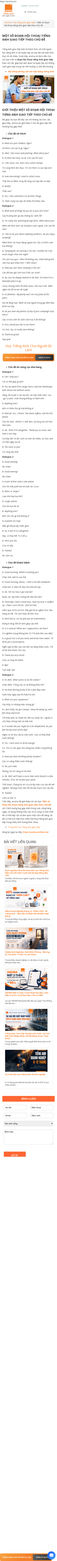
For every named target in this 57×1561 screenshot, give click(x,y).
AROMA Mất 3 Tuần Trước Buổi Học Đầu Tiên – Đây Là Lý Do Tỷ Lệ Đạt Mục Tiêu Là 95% (27, 994)
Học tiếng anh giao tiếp (24, 22)
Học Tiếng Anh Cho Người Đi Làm (29, 347)
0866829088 (33, 5)
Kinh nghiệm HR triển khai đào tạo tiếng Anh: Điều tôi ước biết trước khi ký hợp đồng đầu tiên (27, 873)
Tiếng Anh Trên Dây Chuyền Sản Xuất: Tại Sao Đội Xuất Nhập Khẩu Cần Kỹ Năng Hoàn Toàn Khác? (27, 1036)
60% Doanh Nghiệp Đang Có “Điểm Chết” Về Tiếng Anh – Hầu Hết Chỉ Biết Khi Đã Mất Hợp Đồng (27, 913)
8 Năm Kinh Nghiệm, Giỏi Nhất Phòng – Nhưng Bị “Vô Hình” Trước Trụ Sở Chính (27, 953)
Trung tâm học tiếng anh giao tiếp (24, 827)
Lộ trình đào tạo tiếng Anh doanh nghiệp (25, 1074)
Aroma (7, 22)
